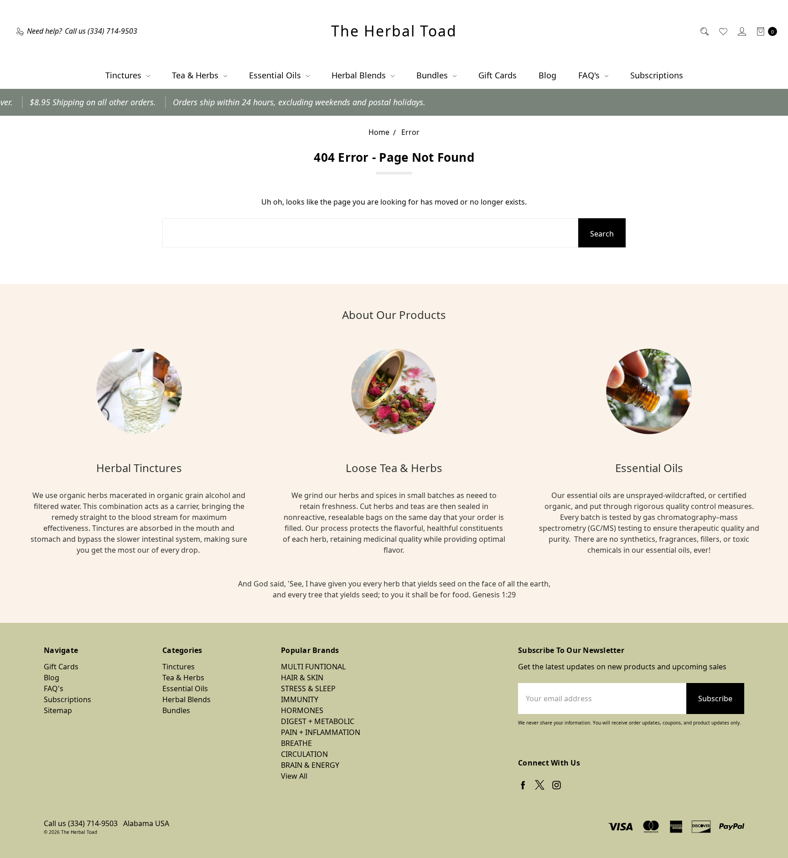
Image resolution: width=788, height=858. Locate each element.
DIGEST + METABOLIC (317, 721)
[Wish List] (722, 31)
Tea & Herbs (196, 75)
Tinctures (124, 75)
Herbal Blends (360, 75)
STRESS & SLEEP (308, 688)
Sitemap (58, 710)
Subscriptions (656, 75)
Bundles (433, 75)
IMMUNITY (299, 699)
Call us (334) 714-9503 (81, 823)
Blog (547, 75)
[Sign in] (741, 31)
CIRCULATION (304, 754)
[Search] (703, 31)
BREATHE (296, 743)
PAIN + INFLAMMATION (320, 732)
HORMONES (302, 710)
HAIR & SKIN (302, 678)
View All (294, 776)
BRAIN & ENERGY (310, 765)
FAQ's (590, 75)
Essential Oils (276, 75)
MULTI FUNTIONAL (313, 667)
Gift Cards (497, 75)
